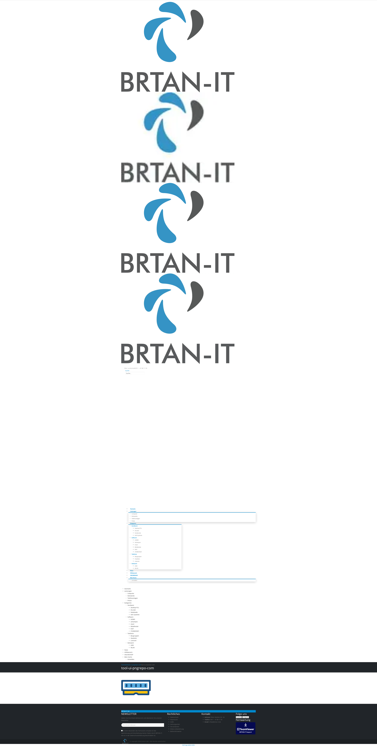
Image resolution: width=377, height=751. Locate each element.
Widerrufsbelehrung (177, 729)
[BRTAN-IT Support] (245, 728)
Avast (136, 545)
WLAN (136, 568)
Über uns (127, 368)
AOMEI (137, 540)
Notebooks (138, 533)
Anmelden (134, 580)
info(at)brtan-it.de (215, 722)
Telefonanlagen (136, 518)
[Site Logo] (125, 741)
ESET (136, 549)
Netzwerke (134, 516)
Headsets (137, 559)
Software (134, 538)
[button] (126, 371)
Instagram (245, 717)
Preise (133, 521)
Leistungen (133, 511)
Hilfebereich (133, 573)
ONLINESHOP (134, 575)
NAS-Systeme (138, 535)
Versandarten (174, 727)
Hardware (134, 526)
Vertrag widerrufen (188, 745)
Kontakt (132, 368)
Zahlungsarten (175, 724)
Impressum (174, 719)
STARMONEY (138, 552)
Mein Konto (133, 578)
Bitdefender (138, 547)
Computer (134, 514)
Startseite (132, 509)
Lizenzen (137, 561)
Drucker (137, 530)
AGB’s (172, 722)
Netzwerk (134, 563)
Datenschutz (174, 717)
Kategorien (133, 523)
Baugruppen (138, 556)
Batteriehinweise (175, 731)
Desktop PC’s (138, 528)
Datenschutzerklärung (137, 735)
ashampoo (138, 542)
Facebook (239, 717)
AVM (136, 566)
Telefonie (134, 554)
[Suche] (145, 373)
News (131, 571)
